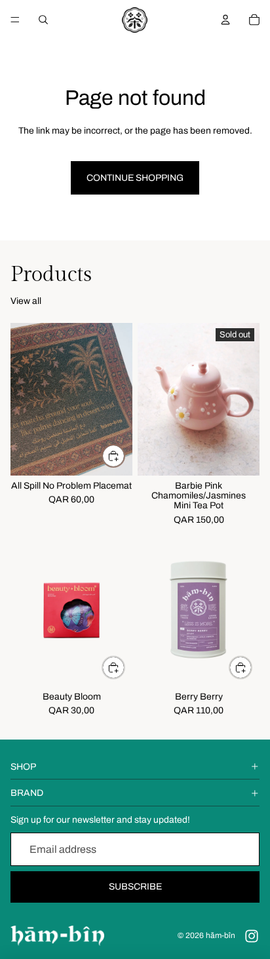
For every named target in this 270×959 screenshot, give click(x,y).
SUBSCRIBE (135, 887)
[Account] (225, 19)
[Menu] (15, 20)
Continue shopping (135, 178)
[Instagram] (252, 936)
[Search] (43, 19)
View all (25, 301)
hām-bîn (220, 935)
